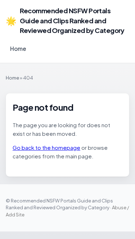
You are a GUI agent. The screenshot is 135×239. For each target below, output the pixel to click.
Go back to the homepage (46, 147)
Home (18, 48)
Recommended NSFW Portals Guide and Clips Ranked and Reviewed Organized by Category (65, 20)
